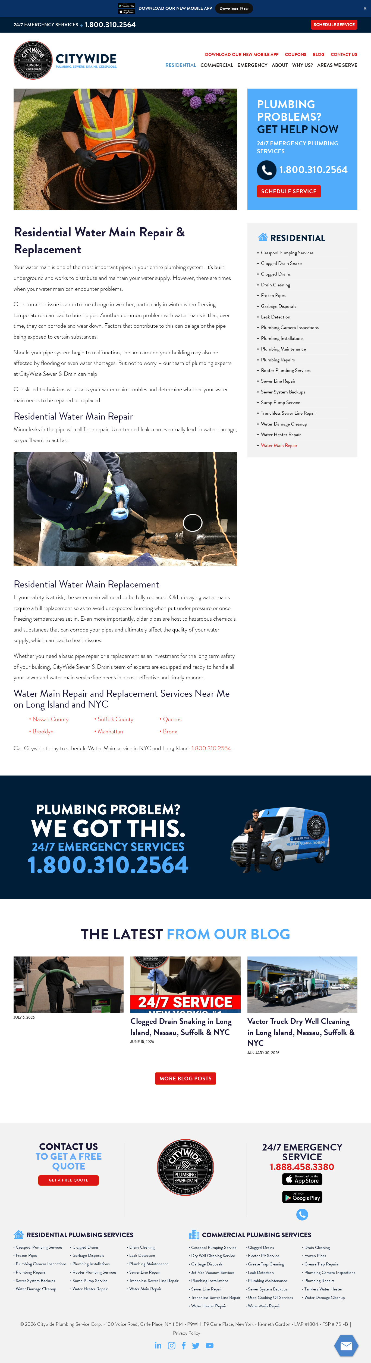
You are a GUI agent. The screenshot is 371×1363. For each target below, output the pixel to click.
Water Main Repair (279, 445)
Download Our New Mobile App (241, 54)
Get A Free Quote (68, 1180)
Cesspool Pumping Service (213, 1247)
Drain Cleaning (275, 284)
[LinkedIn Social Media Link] (158, 1348)
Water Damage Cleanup (284, 423)
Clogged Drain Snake (281, 263)
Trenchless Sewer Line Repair (288, 413)
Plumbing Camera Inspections (290, 327)
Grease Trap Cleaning (266, 1264)
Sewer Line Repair (278, 380)
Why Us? (302, 65)
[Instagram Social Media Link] (171, 1348)
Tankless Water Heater (323, 1289)
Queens (172, 719)
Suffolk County (115, 719)
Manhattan (110, 731)
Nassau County (51, 719)
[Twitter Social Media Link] (196, 1347)
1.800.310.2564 (110, 24)
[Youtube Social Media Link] (209, 1347)
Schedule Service (334, 24)
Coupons (295, 54)
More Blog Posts (185, 1078)
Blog (318, 54)
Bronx (170, 731)
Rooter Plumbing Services (285, 370)
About (280, 65)
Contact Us (344, 54)
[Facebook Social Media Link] (184, 1348)
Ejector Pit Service (263, 1255)
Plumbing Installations (282, 338)
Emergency (252, 65)
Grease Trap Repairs (321, 1264)
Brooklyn (43, 731)
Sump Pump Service (280, 402)
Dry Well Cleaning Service (213, 1255)
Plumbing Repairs (278, 359)
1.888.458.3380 (302, 1166)
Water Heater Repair (281, 434)
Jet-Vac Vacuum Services (212, 1272)
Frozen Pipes (273, 295)
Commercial (216, 65)
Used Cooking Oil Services (270, 1297)
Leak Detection (275, 316)
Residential (180, 65)
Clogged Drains (276, 273)
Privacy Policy (186, 1333)
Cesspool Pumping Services (287, 252)
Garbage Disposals (278, 306)
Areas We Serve (337, 65)
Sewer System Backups (283, 391)
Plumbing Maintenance (283, 348)
